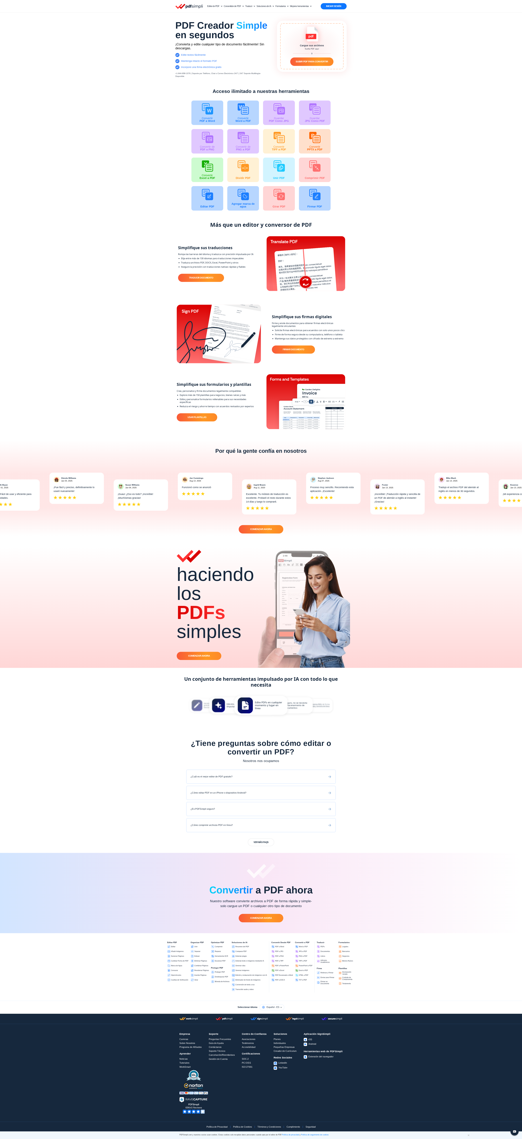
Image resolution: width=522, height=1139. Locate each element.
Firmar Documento (293, 349)
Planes (277, 1039)
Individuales (280, 1043)
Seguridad (311, 1127)
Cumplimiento (293, 1127)
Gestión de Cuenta (218, 1059)
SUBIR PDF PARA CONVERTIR (312, 61)
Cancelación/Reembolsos (222, 1055)
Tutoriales (184, 1063)
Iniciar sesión (333, 6)
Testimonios (248, 1043)
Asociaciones (248, 1039)
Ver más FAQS (261, 842)
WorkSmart (185, 1067)
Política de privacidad (290, 1135)
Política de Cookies (242, 1127)
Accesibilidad (248, 1047)
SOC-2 (245, 1059)
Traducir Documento (201, 278)
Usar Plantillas (197, 417)
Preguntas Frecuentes (220, 1039)
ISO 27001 (247, 1067)
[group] (261, 705)
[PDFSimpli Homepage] (189, 6)
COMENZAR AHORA (261, 529)
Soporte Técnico (217, 1051)
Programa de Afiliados (190, 1047)
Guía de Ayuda (216, 1043)
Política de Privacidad (217, 1127)
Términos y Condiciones (269, 1127)
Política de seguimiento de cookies (315, 1135)
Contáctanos (215, 1047)
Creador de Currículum (285, 1051)
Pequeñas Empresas (284, 1047)
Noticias (183, 1059)
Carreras (183, 1039)
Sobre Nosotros (187, 1043)
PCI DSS (246, 1063)
